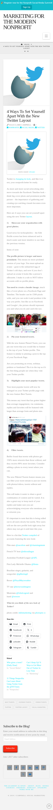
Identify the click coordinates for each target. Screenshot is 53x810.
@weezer (16, 596)
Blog (38, 786)
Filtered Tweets (25, 702)
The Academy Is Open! (15, 786)
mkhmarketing (25, 613)
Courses (10, 787)
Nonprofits (13, 128)
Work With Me (27, 789)
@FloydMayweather (22, 580)
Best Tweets (9, 702)
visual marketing (39, 707)
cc (45, 613)
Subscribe (10, 748)
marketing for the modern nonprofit (23, 21)
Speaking (42, 787)
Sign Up (26, 7)
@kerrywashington (22, 587)
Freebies (21, 787)
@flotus (34, 564)
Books (46, 786)
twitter (8, 707)
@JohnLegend (22, 593)
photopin (39, 613)
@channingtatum (37, 545)
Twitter (41, 128)
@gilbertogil (22, 574)
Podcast (31, 787)
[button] (46, 36)
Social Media (27, 128)
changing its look (23, 179)
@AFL (34, 558)
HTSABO (32, 172)
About (31, 786)
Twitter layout (21, 707)
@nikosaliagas (27, 551)
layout (29, 216)
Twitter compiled (29, 535)
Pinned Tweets (41, 702)
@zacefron (20, 545)
